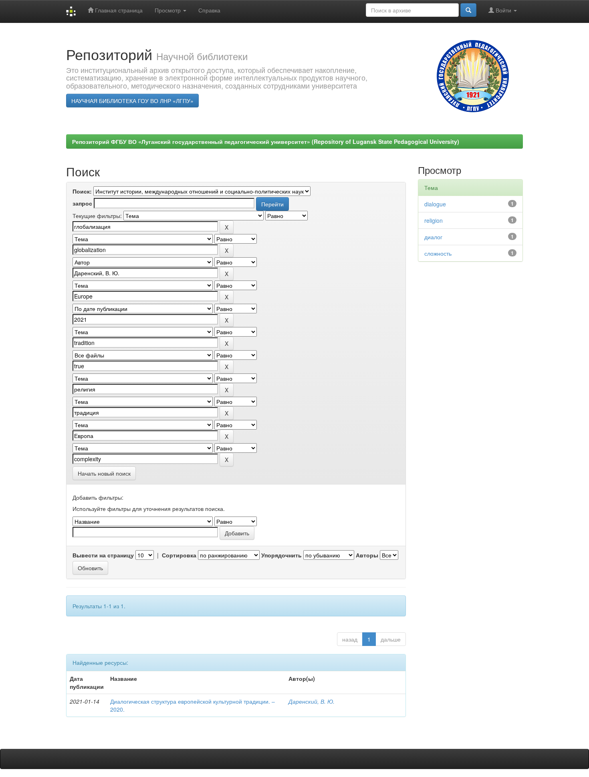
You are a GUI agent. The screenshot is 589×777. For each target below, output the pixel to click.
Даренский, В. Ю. (311, 701)
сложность (438, 253)
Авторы (367, 555)
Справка (209, 10)
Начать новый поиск (104, 473)
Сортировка (179, 555)
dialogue (435, 204)
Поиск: (82, 191)
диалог (433, 237)
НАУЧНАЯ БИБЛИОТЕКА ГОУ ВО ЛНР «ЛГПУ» (132, 101)
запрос (82, 203)
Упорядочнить (281, 555)
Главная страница (118, 10)
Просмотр (168, 10)
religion (433, 220)
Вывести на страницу (103, 555)
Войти (503, 10)
